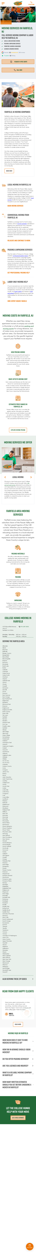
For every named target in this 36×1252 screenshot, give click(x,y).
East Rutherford (7, 699)
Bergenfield (6, 655)
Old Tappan (6, 855)
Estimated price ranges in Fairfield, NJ (18, 405)
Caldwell (5, 669)
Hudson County (7, 766)
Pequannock (6, 873)
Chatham (5, 677)
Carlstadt (5, 671)
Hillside (5, 759)
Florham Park (6, 722)
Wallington (6, 948)
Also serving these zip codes (15, 979)
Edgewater (6, 700)
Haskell (5, 748)
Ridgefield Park (7, 888)
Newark (5, 841)
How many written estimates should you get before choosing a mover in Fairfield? (17, 1084)
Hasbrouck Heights (8, 746)
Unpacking (18, 600)
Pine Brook (6, 877)
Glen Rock (5, 733)
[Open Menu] (3, 3)
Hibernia (5, 753)
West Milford (6, 957)
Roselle (4, 904)
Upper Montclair (7, 941)
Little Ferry (6, 792)
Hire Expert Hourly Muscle (17, 301)
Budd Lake (6, 666)
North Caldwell (7, 846)
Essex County (6, 711)
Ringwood (5, 892)
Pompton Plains (7, 881)
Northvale (5, 848)
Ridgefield (5, 886)
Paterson (5, 872)
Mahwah (5, 802)
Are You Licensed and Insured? (15, 1065)
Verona (5, 945)
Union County (6, 939)
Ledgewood (6, 782)
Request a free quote (20, 62)
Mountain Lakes (7, 832)
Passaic (5, 868)
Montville (5, 819)
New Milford (6, 835)
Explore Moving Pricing (18, 430)
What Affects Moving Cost (18, 379)
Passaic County (7, 870)
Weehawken (6, 954)
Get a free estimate (18, 1118)
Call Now (19, 70)
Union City (6, 937)
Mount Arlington (7, 826)
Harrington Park (7, 742)
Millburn (5, 812)
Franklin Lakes (6, 726)
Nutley (4, 852)
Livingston (5, 793)
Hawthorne (6, 751)
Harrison (5, 744)
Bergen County (7, 653)
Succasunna (6, 923)
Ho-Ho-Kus (6, 762)
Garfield (5, 728)
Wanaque (5, 950)
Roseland (5, 903)
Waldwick (5, 946)
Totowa (5, 932)
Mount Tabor (6, 830)
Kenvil (4, 775)
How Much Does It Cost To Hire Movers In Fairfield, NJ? (15, 1041)
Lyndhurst (5, 799)
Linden (4, 788)
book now (9, 171)
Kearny (4, 773)
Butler (4, 668)
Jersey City (6, 771)
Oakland (5, 853)
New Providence (7, 837)
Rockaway (5, 899)
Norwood (5, 850)
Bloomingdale (6, 659)
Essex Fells (5, 713)
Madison (5, 801)
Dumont (5, 693)
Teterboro (5, 930)
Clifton (5, 682)
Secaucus (5, 915)
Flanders (5, 720)
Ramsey (5, 883)
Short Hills (5, 917)
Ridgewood (6, 890)
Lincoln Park (6, 786)
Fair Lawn (5, 715)
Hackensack (6, 739)
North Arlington (7, 843)
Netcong (5, 833)
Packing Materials (18, 553)
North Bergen (6, 844)
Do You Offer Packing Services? (16, 1059)
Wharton (5, 965)
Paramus (5, 863)
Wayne (4, 952)
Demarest (5, 688)
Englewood (6, 708)
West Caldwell (6, 955)
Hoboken (5, 764)
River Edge (6, 894)
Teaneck (5, 926)
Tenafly (5, 928)
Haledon (5, 741)
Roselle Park (6, 906)
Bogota (5, 660)
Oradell (5, 857)
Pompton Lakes (7, 879)
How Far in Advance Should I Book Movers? (16, 1051)
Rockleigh (5, 901)
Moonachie (6, 821)
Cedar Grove (6, 673)
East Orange (6, 697)
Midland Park (6, 810)
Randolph (5, 884)
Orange (5, 859)
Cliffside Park (6, 680)
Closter (5, 684)
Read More (18, 1024)
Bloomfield (6, 657)
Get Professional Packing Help (19, 272)
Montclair (5, 815)
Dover (4, 691)
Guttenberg (6, 737)
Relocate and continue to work (19, 240)
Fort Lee (5, 724)
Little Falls (5, 790)
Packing (18, 577)
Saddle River (6, 912)
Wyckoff (5, 972)
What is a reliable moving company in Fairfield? (17, 1074)
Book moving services (15, 206)
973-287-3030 (31, 4)
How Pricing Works (18, 352)
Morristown (6, 824)
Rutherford (6, 908)
